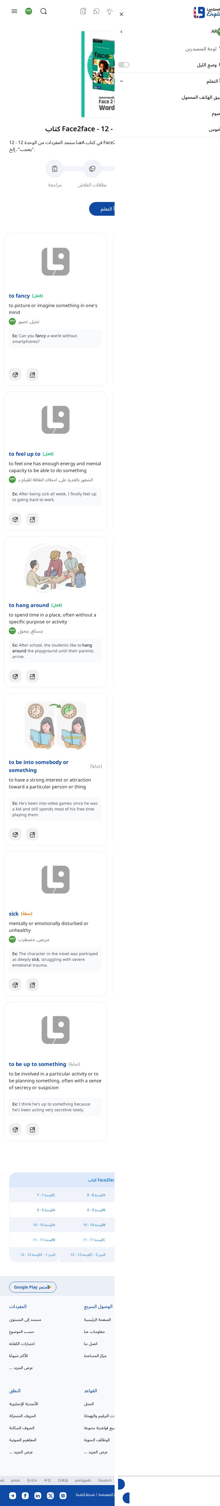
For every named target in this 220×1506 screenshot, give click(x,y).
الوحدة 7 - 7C (46, 1195)
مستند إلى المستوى (25, 1319)
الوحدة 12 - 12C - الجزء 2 (87, 1254)
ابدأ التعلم (110, 209)
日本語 (63, 1480)
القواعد (90, 1390)
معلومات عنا (94, 1331)
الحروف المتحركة (22, 1415)
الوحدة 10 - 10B (94, 1224)
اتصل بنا (90, 1343)
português (83, 1480)
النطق (15, 1390)
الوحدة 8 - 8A (96, 1195)
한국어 (32, 1480)
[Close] (121, 13)
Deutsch (104, 1480)
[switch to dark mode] (123, 65)
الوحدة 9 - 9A (46, 1209)
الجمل (89, 1403)
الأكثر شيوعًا (18, 1355)
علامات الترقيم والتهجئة (103, 1415)
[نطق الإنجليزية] (96, 11)
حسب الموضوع (21, 1331)
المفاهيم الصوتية (22, 1439)
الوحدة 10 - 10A (44, 1224)
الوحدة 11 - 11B (44, 1239)
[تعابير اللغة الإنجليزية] (109, 11)
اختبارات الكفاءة (22, 1343)
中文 (47, 1480)
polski (15, 1480)
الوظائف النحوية (97, 1439)
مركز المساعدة (95, 1355)
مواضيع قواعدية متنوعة (103, 1427)
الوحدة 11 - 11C (94, 1239)
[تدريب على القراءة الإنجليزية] (83, 11)
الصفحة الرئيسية (97, 1319)
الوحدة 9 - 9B (96, 1209)
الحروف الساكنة (21, 1427)
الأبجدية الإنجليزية (23, 1403)
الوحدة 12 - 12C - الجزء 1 (37, 1254)
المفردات (18, 1306)
